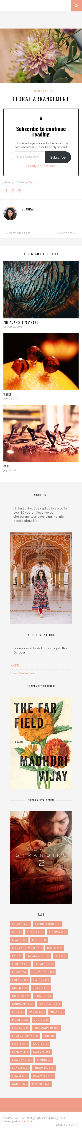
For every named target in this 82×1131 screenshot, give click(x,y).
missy (57, 1011)
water (19, 1083)
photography (25, 1035)
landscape (22, 1003)
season (41, 1051)
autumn (57, 932)
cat (16, 956)
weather (41, 1083)
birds (39, 940)
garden (41, 979)
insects (41, 987)
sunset (20, 1067)
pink (49, 1035)
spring (44, 1059)
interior (20, 995)
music (40, 1019)
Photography (41, 91)
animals (20, 924)
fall (60, 956)
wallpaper (43, 1075)
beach (19, 940)
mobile (20, 1019)
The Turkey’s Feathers (20, 322)
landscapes (49, 1003)
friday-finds (42, 972)
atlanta (35, 932)
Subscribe (58, 157)
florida (20, 964)
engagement (38, 956)
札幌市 (14, 665)
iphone (43, 995)
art (16, 932)
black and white (27, 948)
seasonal (22, 1059)
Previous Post (19, 233)
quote (41, 1043)
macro (36, 1011)
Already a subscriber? (41, 166)
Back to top (66, 1124)
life (17, 1011)
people (20, 1027)
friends (20, 979)
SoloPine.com (29, 1121)
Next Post (66, 233)
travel (19, 1075)
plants (20, 1043)
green (19, 987)
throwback (44, 1067)
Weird (7, 394)
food (19, 972)
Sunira (32, 182)
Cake (6, 466)
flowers (44, 964)
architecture (48, 924)
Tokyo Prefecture (22, 673)
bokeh (54, 948)
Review (20, 1051)
